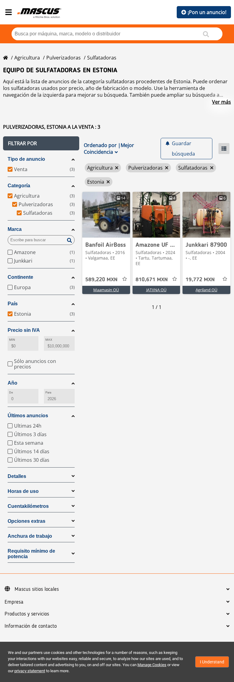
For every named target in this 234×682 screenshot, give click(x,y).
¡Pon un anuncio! (207, 12)
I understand (212, 661)
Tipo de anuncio (26, 159)
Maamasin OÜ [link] (106, 290)
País (13, 303)
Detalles (17, 476)
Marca (15, 229)
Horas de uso (23, 491)
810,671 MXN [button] (152, 279)
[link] (106, 215)
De (11, 392)
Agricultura (27, 57)
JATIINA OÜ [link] (156, 290)
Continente (20, 277)
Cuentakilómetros (28, 506)
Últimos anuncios (28, 415)
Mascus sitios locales (37, 589)
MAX (48, 339)
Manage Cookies (151, 664)
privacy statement (29, 671)
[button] (41, 143)
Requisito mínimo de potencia (31, 553)
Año (12, 383)
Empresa (14, 602)
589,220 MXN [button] (101, 279)
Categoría (19, 185)
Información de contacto (31, 626)
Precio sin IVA (24, 330)
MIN (12, 339)
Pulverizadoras (63, 57)
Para (48, 392)
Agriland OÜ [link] (206, 290)
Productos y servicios (27, 614)
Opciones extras (26, 521)
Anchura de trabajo (30, 536)
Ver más (221, 102)
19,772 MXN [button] (200, 279)
